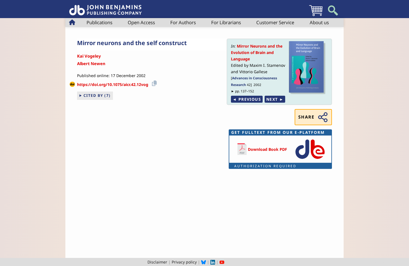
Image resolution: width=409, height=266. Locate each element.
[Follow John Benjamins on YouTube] (222, 262)
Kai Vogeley (89, 56)
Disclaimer (157, 262)
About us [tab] (319, 22)
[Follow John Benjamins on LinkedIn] (212, 262)
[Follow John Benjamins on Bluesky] (203, 262)
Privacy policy (184, 262)
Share (306, 117)
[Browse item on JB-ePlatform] (310, 159)
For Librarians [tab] (226, 22)
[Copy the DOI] (153, 82)
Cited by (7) (97, 95)
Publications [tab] (99, 22)
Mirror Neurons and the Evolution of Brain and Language (256, 52)
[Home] (105, 7)
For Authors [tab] (183, 22)
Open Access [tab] (141, 22)
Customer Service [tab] (275, 22)
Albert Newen (91, 63)
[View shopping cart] (315, 15)
